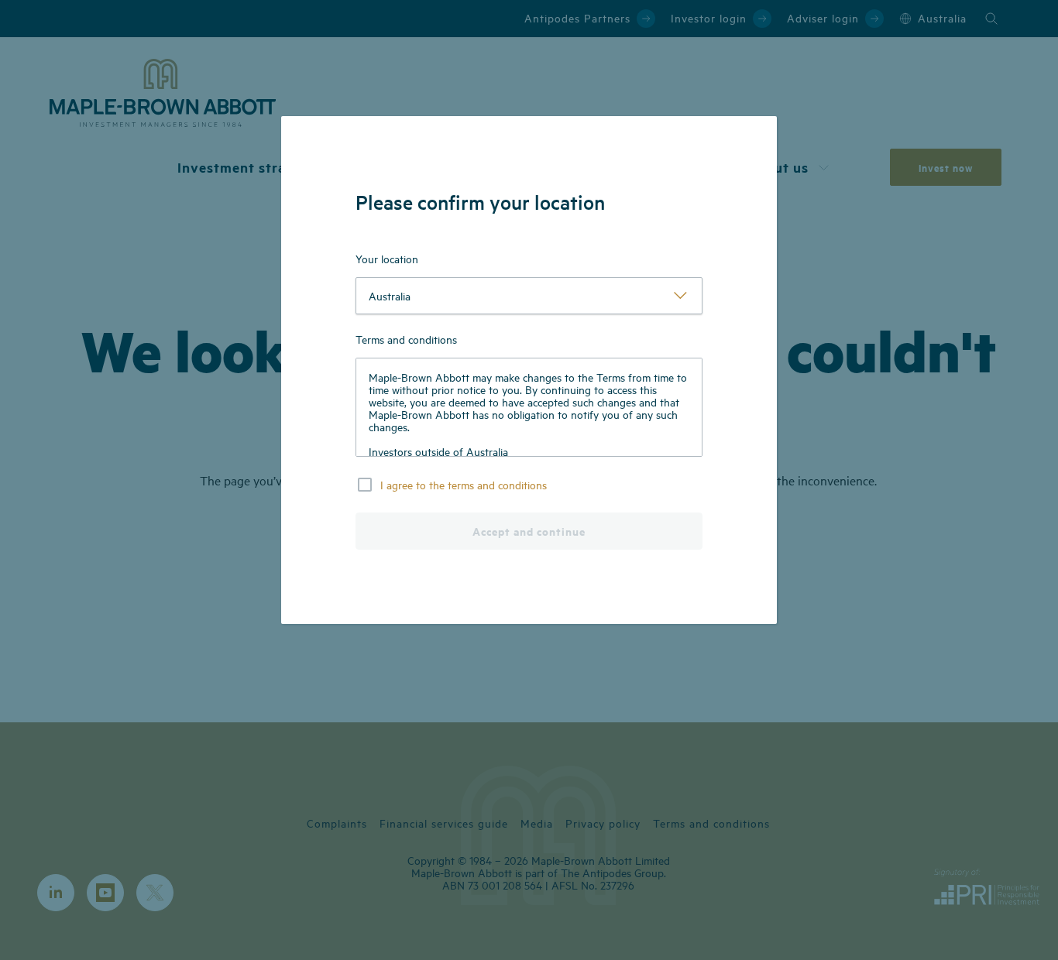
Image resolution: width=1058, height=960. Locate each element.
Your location (387, 258)
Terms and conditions (406, 339)
